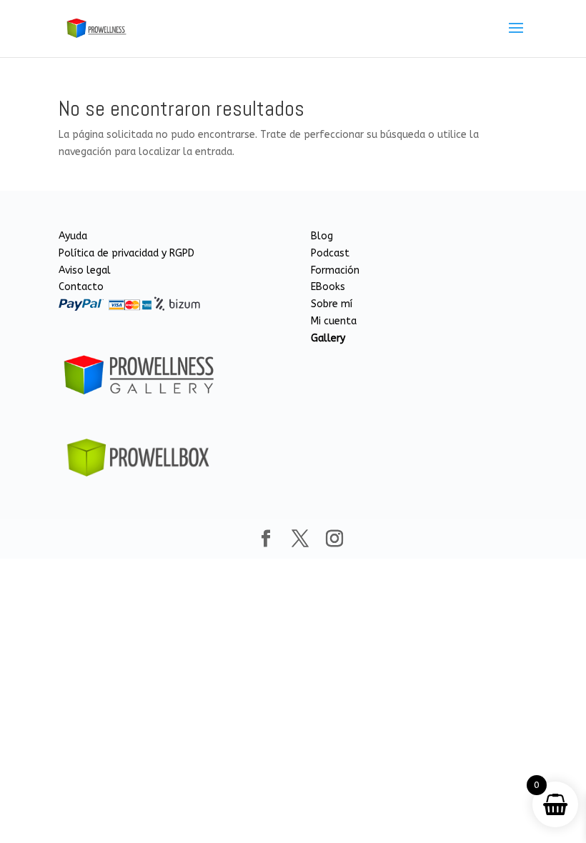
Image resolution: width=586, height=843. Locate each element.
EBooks (328, 287)
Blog (322, 236)
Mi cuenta (334, 321)
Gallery (328, 338)
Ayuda (73, 236)
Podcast (330, 253)
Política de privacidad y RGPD (126, 253)
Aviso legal (85, 270)
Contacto (81, 287)
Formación (335, 270)
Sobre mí (331, 304)
